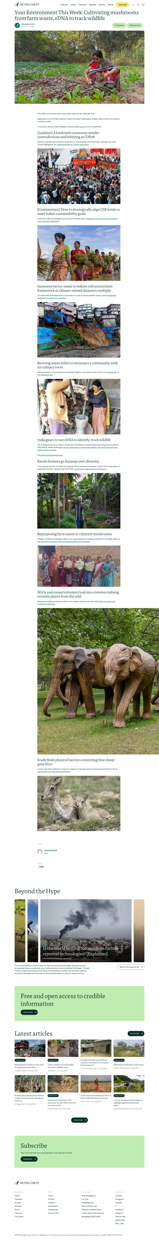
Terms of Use (53, 1213)
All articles (134, 1033)
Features (64, 5)
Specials (92, 5)
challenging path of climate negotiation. (73, 144)
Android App (120, 1217)
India (32, 26)
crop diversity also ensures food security (90, 469)
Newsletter (27, 1159)
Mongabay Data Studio (91, 1217)
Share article (134, 25)
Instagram (119, 1199)
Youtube (118, 1203)
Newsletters (53, 1206)
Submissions (53, 1210)
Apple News (120, 1220)
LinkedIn (118, 1196)
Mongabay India (28, 24)
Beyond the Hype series (129, 967)
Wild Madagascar (89, 1196)
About (50, 1196)
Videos (73, 5)
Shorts (110, 5)
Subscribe (122, 5)
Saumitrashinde (50, 850)
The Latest (19, 1217)
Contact (51, 1199)
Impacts (51, 1203)
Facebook (119, 1210)
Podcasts (82, 5)
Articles (102, 5)
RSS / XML (119, 1224)
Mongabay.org (87, 1203)
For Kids (85, 1199)
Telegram (119, 1213)
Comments (119, 25)
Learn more (28, 1012)
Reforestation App (89, 1206)
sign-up (83, 127)
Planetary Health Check (91, 1210)
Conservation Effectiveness (93, 1213)
